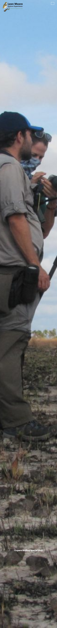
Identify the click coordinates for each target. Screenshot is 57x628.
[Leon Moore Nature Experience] (13, 11)
